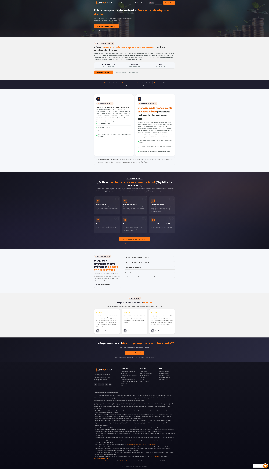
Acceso (159, 2)
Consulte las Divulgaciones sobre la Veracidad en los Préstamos (140, 444)
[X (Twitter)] (99, 384)
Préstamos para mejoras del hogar (129, 381)
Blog (122, 385)
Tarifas (137, 3)
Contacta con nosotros (145, 375)
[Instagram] (102, 384)
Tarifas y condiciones (163, 373)
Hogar (95, 30)
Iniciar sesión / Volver (163, 379)
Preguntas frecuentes (127, 3)
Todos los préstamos (144, 381)
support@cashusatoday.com (101, 458)
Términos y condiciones (164, 377)
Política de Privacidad (123, 460)
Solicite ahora (169, 2)
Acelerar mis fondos (133, 353)
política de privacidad (164, 375)
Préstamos (144, 3)
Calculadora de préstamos (146, 373)
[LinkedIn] (106, 384)
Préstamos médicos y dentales (128, 379)
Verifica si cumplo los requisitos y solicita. (133, 239)
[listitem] (107, 205)
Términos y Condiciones (110, 460)
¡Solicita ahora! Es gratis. (103, 72)
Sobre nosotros (143, 371)
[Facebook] (95, 384)
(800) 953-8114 (156, 456)
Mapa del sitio (143, 377)
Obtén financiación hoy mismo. (106, 26)
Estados (142, 379)
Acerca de (116, 3)
